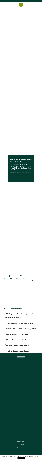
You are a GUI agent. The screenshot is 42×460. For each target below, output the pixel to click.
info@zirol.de (21, 449)
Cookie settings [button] (36, 456)
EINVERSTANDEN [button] (21, 458)
